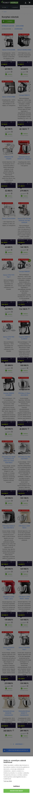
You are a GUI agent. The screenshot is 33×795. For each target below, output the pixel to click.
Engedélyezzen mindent (16, 790)
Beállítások (16, 786)
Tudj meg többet (8, 781)
